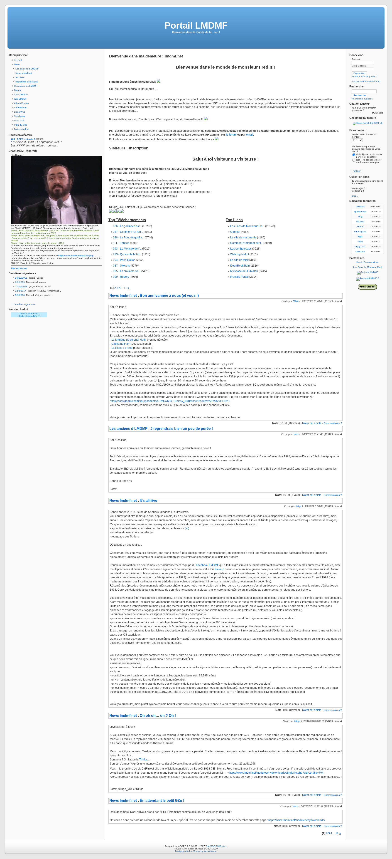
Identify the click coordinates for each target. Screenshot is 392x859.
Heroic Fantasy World (367, 262)
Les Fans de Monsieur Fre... (247, 226)
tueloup (219, 569)
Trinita (143, 759)
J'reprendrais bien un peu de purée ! (181, 429)
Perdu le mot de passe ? (364, 76)
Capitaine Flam (120, 343)
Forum (17, 90)
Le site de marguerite (243, 237)
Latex (296, 434)
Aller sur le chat (19, 268)
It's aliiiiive (148, 501)
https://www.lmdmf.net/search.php (75, 255)
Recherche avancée (362, 98)
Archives (19, 77)
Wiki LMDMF (20, 99)
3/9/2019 (20, 282)
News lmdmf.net (23, 73)
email (249, 134)
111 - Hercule (121, 243)
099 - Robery (121, 276)
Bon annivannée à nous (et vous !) (169, 295)
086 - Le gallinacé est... (127, 226)
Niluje (296, 301)
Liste (21, 316)
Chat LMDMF (21, 94)
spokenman (360, 211)
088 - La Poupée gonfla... (128, 237)
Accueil (18, 60)
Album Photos (21, 103)
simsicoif (360, 206)
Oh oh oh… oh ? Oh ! (158, 716)
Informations (20, 107)
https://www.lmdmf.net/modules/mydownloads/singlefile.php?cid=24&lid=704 (276, 772)
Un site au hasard (29, 313)
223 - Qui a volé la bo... (127, 254)
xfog (360, 216)
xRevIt (360, 226)
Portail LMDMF (196, 25)
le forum (231, 134)
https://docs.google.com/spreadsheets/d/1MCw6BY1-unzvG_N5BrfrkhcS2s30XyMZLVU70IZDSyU (170, 401)
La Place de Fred (121, 347)
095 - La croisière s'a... (127, 271)
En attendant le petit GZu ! (162, 800)
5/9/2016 (20, 295)
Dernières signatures (24, 304)
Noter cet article (311, 423)
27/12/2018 (21, 286)
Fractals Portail (239, 276)
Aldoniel (235, 231)
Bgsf (360, 236)
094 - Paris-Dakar (124, 260)
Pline (360, 241)
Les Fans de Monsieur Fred (367, 267)
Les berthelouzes (241, 248)
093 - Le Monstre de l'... (127, 248)
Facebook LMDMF (207, 565)
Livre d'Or (19, 120)
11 (125, 288)
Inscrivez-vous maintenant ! (366, 81)
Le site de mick (239, 260)
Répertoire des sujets (26, 81)
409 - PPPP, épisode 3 (23, 139)
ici (187, 528)
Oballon (360, 221)
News (17, 64)
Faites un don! (21, 129)
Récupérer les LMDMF (25, 86)
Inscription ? (32, 316)
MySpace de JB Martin (244, 271)
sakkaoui (360, 251)
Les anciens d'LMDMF (27, 68)
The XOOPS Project (216, 846)
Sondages (19, 116)
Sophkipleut (360, 231)
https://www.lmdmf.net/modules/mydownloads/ (296, 820)
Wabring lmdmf (239, 254)
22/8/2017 (20, 291)
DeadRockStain (240, 265)
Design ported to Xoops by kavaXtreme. (196, 851)
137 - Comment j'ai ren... (128, 231)
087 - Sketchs (121, 265)
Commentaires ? (333, 423)
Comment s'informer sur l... (246, 243)
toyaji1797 (360, 246)
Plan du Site (20, 125)
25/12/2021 (21, 278)
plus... (355, 196)
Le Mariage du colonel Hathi (128, 339)
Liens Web (19, 112)
